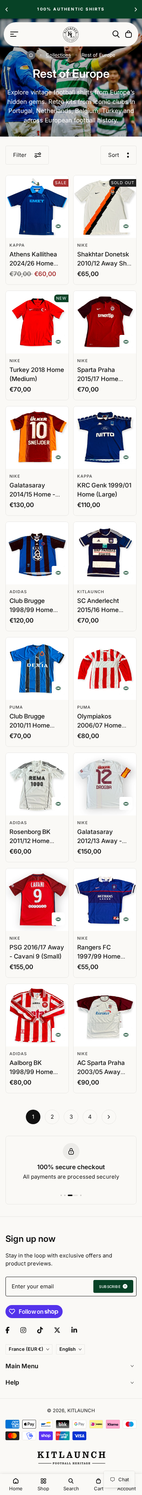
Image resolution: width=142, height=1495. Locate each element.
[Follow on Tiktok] (40, 1330)
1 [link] (33, 1116)
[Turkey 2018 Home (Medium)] (37, 322)
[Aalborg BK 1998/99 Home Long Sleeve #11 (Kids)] (37, 1015)
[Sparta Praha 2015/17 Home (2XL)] (105, 322)
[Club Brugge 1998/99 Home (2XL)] (37, 553)
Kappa (17, 245)
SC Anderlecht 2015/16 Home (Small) (98, 610)
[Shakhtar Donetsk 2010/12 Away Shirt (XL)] (105, 206)
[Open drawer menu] (14, 34)
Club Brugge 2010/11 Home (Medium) (29, 725)
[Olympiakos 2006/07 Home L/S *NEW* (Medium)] (105, 668)
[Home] (31, 55)
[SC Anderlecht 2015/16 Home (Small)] (105, 553)
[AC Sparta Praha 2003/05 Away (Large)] (105, 1015)
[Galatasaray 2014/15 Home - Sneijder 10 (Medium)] (37, 437)
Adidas (18, 591)
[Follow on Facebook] (7, 1330)
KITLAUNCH (90, 591)
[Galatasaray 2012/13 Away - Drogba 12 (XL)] (105, 784)
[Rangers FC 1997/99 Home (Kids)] (105, 899)
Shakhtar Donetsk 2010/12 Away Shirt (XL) (105, 263)
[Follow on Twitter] (57, 1330)
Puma (16, 707)
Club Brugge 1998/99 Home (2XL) (31, 610)
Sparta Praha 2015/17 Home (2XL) (97, 379)
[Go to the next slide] (135, 9)
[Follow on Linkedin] (74, 1330)
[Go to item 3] (73, 1195)
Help (12, 1382)
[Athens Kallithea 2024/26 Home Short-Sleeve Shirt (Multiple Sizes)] (37, 206)
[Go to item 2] (65, 1195)
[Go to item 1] (61, 1195)
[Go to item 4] (81, 1195)
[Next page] (109, 1117)
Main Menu (21, 1366)
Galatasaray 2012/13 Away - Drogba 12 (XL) (99, 841)
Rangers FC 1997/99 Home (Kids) (99, 956)
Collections (58, 55)
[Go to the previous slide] (6, 9)
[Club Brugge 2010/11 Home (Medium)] (37, 668)
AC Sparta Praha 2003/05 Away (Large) (101, 1072)
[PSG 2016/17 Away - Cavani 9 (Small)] (37, 899)
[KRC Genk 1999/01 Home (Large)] (105, 437)
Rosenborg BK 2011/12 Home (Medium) (30, 841)
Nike (82, 245)
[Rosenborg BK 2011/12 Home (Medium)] (37, 784)
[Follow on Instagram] (23, 1330)
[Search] (116, 34)
